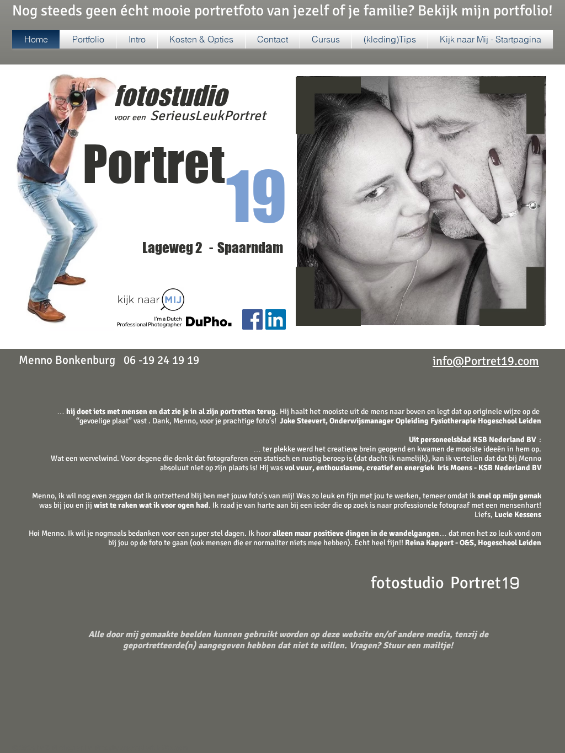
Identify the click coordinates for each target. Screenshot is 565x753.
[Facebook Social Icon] (252, 319)
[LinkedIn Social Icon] (275, 319)
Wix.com (175, 748)
